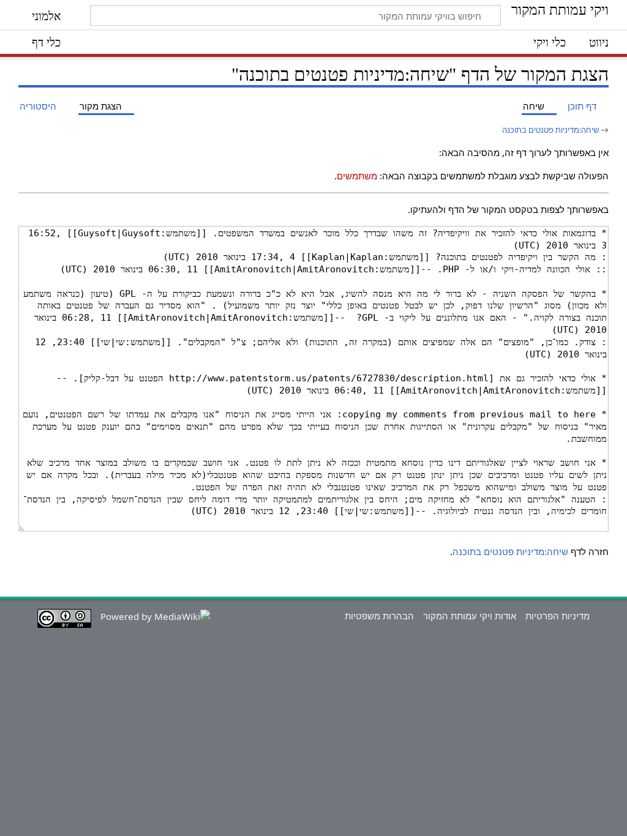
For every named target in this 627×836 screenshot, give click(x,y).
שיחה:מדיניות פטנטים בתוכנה (550, 129)
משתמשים (357, 176)
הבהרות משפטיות (379, 616)
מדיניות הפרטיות (557, 616)
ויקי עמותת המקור (560, 10)
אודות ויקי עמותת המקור (469, 616)
